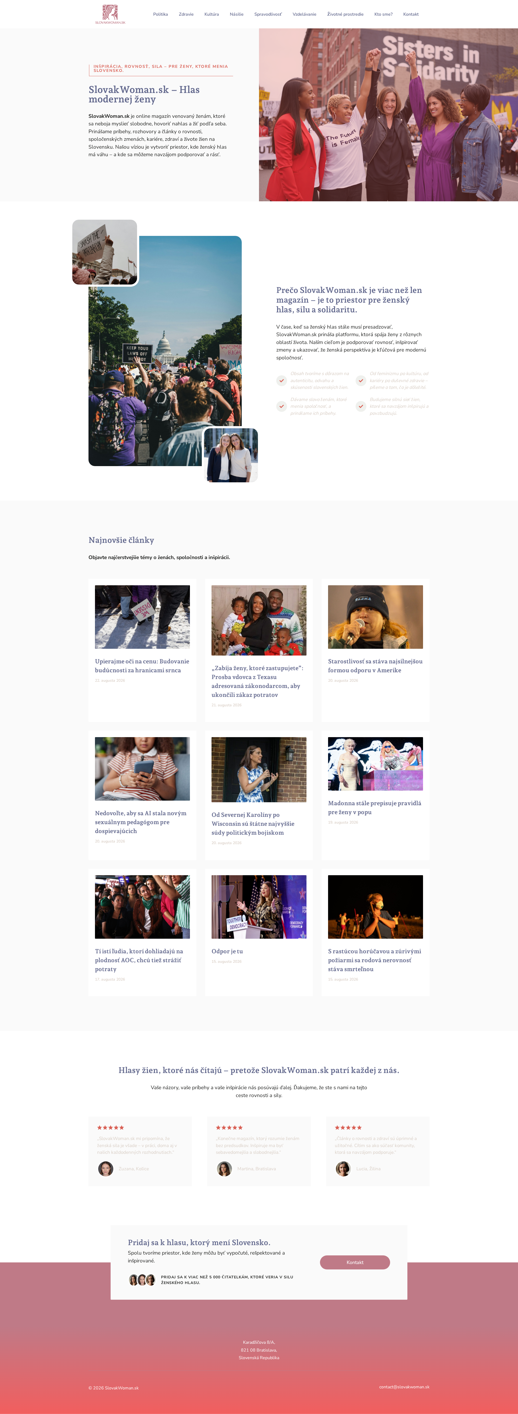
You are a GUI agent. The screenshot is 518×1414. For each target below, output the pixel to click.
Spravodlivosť (268, 14)
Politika (160, 14)
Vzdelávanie (304, 14)
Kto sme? (383, 14)
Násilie (237, 14)
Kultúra (212, 14)
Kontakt (411, 14)
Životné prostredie (345, 14)
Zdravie (186, 14)
